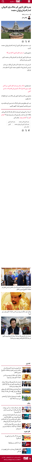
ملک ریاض (26, 127)
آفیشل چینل (23, 118)
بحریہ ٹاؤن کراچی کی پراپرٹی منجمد (22, 124)
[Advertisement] (16, 78)
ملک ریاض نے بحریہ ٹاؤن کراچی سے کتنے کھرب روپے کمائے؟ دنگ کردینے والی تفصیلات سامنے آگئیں (17, 89)
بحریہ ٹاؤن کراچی (11, 122)
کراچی (9, 124)
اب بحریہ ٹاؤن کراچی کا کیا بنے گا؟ (15, 53)
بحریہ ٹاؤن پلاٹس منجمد (24, 122)
